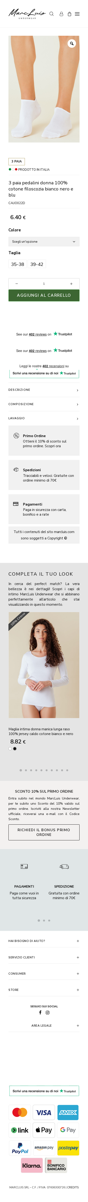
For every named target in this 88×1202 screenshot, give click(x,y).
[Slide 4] (36, 770)
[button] (17, 264)
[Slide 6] (46, 770)
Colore (14, 230)
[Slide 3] (31, 770)
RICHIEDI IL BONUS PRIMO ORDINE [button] (45, 832)
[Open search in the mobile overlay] (49, 13)
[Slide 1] (20, 770)
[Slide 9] (62, 770)
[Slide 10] (67, 770)
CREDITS (73, 1187)
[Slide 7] (51, 770)
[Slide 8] (57, 770)
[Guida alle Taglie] (44, 441)
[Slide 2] (26, 770)
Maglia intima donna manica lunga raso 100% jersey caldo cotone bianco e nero (40, 731)
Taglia (14, 253)
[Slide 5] (41, 770)
